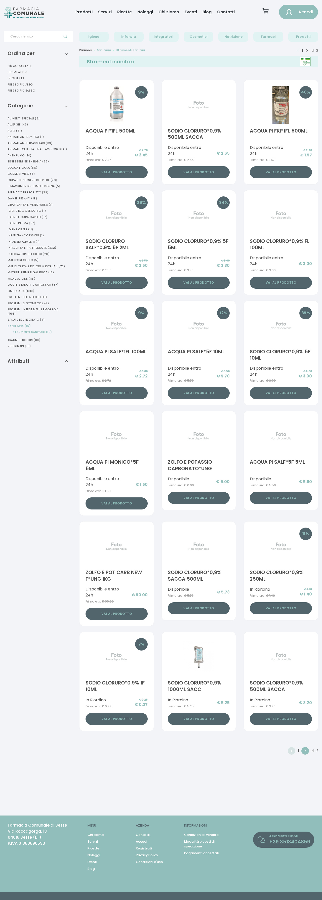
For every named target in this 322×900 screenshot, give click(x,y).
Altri (15, 131)
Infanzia (128, 36)
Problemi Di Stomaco (28, 303)
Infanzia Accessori (26, 235)
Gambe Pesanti (22, 198)
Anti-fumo (19, 155)
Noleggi (145, 12)
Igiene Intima (21, 223)
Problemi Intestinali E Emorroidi (33, 311)
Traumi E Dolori (24, 340)
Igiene (93, 36)
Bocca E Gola (22, 168)
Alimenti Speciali (24, 118)
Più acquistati (19, 66)
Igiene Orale (20, 229)
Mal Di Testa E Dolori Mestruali (36, 266)
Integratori (163, 36)
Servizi (105, 12)
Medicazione (21, 279)
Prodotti (84, 12)
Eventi (191, 12)
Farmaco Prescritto (28, 192)
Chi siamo (168, 12)
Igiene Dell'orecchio (27, 211)
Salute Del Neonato (26, 320)
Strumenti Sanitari (32, 332)
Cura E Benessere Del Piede (32, 180)
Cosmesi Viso (21, 174)
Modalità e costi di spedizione (199, 843)
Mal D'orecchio (23, 260)
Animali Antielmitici (26, 137)
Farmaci (268, 36)
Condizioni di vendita (201, 835)
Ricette (124, 12)
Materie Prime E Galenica (31, 272)
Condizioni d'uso (149, 862)
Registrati (144, 848)
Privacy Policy (147, 855)
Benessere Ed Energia (28, 161)
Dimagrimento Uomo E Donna (34, 186)
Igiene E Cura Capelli (27, 217)
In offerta (16, 78)
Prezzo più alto (20, 84)
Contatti (226, 12)
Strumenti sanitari (130, 50)
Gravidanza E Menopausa (30, 205)
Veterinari (19, 346)
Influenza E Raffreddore (32, 248)
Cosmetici (199, 36)
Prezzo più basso (21, 91)
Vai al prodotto (116, 172)
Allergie (18, 124)
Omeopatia (21, 291)
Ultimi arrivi (17, 72)
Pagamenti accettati (201, 853)
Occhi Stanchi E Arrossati (33, 285)
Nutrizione (233, 36)
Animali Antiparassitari (30, 143)
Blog (207, 12)
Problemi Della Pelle (27, 297)
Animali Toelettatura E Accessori (37, 149)
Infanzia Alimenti (24, 242)
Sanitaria (19, 326)
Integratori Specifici (29, 254)
